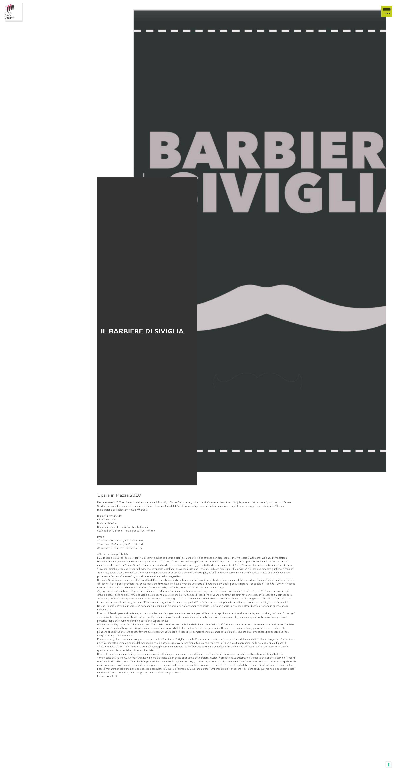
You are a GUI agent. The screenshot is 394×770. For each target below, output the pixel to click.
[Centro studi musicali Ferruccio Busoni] (13, 11)
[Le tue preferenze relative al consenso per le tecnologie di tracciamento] (389, 765)
